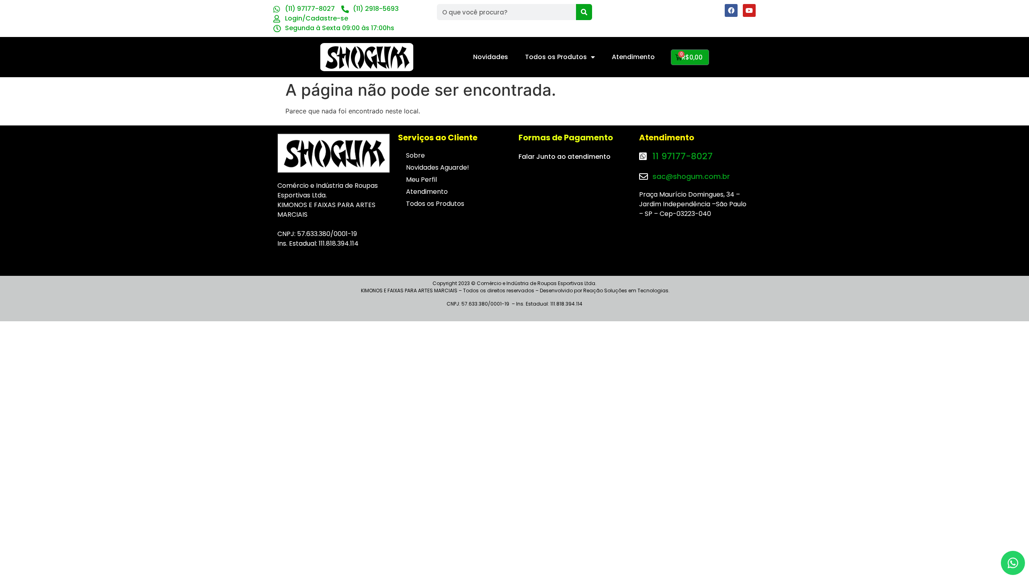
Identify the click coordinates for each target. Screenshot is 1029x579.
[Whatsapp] (1013, 563)
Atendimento (633, 57)
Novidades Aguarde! (437, 167)
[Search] (584, 12)
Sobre (415, 155)
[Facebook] (731, 10)
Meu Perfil (421, 179)
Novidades (490, 57)
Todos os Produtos (556, 57)
